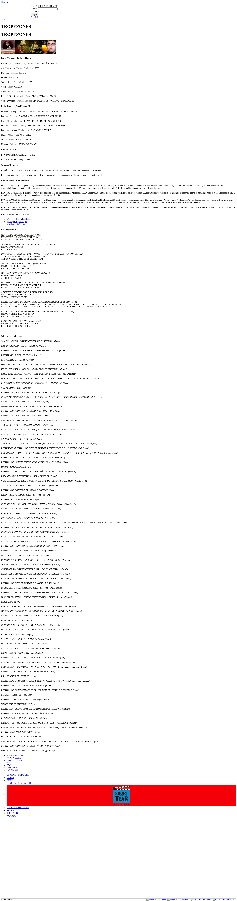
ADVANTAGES (14, 760)
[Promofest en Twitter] (201, 900)
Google (23, 221)
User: (34, 9)
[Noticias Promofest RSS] (224, 900)
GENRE (10, 777)
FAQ (9, 765)
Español (34, 17)
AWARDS (11, 816)
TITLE (10, 780)
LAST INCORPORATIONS (19, 783)
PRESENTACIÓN (15, 755)
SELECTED (12, 813)
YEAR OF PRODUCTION (19, 775)
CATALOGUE (13, 770)
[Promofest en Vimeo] (156, 900)
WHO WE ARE (14, 758)
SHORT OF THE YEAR (18, 807)
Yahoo (22, 224)
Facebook (26, 219)
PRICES (10, 763)
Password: (36, 11)
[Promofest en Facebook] (178, 900)
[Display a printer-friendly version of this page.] (4, 19)
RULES (10, 810)
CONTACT (12, 767)
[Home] (5, 2)
